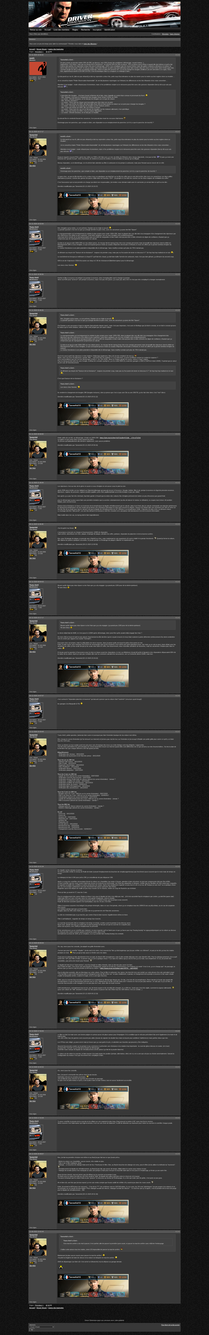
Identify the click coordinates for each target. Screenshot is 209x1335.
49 (49, 52)
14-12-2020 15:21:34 (36, 866)
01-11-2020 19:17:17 (36, 131)
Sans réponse (175, 34)
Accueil (48, 30)
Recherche (85, 30)
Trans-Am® (34, 227)
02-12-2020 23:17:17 (36, 617)
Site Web (32, 166)
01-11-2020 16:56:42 (36, 55)
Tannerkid (33, 135)
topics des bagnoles (56, 49)
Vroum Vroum (42, 49)
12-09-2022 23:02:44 (36, 1231)
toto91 (32, 58)
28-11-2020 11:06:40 (36, 524)
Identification (109, 30)
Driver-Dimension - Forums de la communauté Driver (104, 15)
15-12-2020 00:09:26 (36, 943)
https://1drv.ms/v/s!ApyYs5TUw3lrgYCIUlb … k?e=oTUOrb (120, 438)
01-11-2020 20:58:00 (36, 434)
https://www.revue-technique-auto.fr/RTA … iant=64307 (119, 968)
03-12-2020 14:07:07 (36, 695)
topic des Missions (90, 44)
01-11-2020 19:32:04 (36, 224)
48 (46, 52)
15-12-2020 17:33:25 (36, 1031)
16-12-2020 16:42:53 (36, 1067)
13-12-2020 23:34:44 (36, 731)
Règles (75, 30)
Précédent (38, 52)
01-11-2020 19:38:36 (36, 274)
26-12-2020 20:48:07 (36, 1154)
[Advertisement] (104, 1314)
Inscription (97, 30)
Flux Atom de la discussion (170, 1325)
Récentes (165, 34)
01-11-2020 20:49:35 (36, 310)
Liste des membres (61, 30)
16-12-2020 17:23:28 (36, 1118)
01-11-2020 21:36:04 (36, 482)
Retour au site (36, 30)
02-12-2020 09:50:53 (36, 582)
